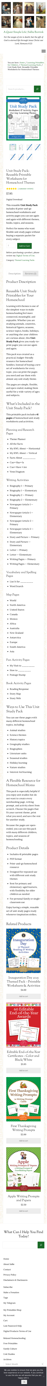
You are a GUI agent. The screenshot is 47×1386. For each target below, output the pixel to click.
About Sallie (8, 1264)
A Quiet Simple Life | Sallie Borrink (24, 32)
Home (6, 1258)
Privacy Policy (9, 1274)
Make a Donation (11, 1292)
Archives (7, 1359)
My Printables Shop (12, 1310)
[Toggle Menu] (44, 51)
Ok (24, 1382)
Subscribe (8, 1287)
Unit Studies (9, 1354)
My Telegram (9, 1303)
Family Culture (10, 1348)
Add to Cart (24, 246)
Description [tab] (14, 273)
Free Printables (10, 1343)
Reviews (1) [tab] (30, 273)
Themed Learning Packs (30, 65)
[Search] (37, 89)
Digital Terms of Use (25, 255)
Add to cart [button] (23, 996)
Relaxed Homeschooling (14, 1338)
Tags (5, 1297)
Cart (5, 1320)
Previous (10, 116)
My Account (8, 1315)
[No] (43, 1376)
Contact (7, 1269)
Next (36, 116)
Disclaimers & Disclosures (15, 1280)
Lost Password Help (12, 1325)
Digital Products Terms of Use (17, 1331)
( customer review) (25, 188)
